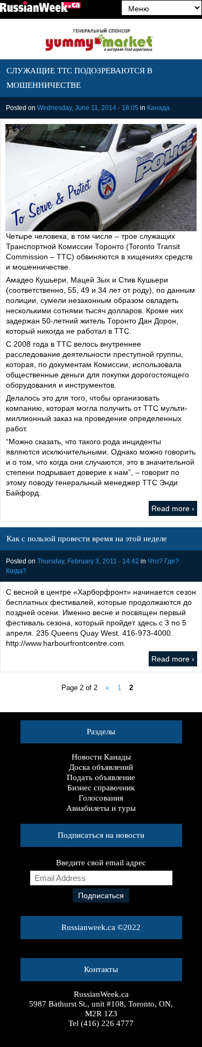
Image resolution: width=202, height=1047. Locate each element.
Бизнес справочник (101, 787)
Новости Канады (101, 757)
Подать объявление (101, 777)
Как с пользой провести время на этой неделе (86, 538)
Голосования (101, 798)
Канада (158, 108)
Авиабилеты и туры (101, 808)
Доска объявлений (101, 767)
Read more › (172, 508)
